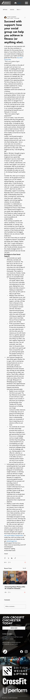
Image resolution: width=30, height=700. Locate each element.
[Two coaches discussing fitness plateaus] (15, 577)
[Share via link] (15, 558)
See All (24, 568)
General (12, 9)
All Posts (5, 9)
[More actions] (25, 17)
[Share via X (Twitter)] (8, 558)
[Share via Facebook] (5, 558)
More (18, 9)
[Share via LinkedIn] (11, 558)
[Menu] (26, 3)
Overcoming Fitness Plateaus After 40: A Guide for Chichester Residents (15, 587)
